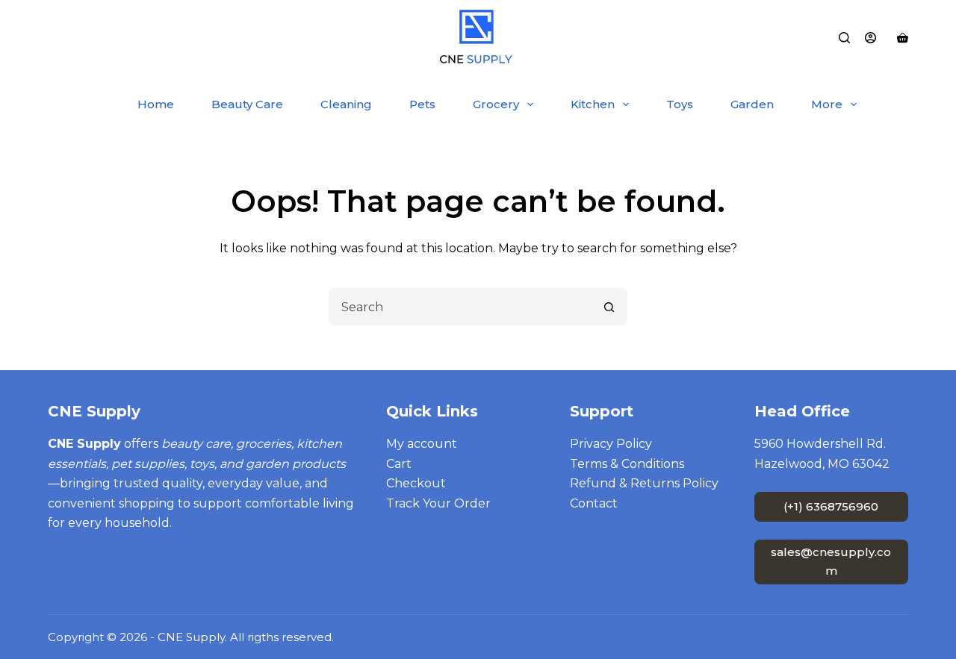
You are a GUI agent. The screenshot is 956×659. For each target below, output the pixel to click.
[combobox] (461, 306)
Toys (679, 104)
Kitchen (593, 104)
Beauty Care (247, 104)
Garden (752, 104)
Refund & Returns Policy (644, 483)
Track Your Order (438, 503)
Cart (399, 464)
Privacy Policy (611, 444)
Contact (594, 503)
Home (155, 104)
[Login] (870, 37)
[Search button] (609, 307)
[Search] (844, 37)
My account (421, 444)
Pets (422, 104)
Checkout (416, 483)
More (826, 104)
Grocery (496, 104)
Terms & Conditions (627, 464)
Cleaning (346, 104)
